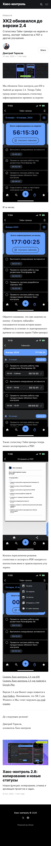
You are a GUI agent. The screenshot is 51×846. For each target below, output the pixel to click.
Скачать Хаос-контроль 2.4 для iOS (21, 676)
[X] (23, 818)
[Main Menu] (47, 4)
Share (43, 50)
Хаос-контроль (14, 4)
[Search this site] (41, 4)
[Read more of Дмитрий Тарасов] (6, 46)
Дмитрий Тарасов (13, 53)
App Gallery (9, 696)
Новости (7, 15)
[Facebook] (28, 818)
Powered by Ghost (25, 825)
